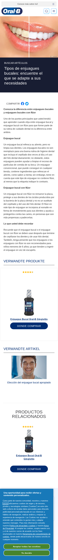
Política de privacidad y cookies (22, 526)
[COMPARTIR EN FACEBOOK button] (22, 103)
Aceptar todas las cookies (27, 546)
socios (5, 503)
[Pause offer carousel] (53, 4)
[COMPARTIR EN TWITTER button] (27, 103)
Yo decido (26, 553)
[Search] (46, 11)
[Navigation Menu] (54, 11)
